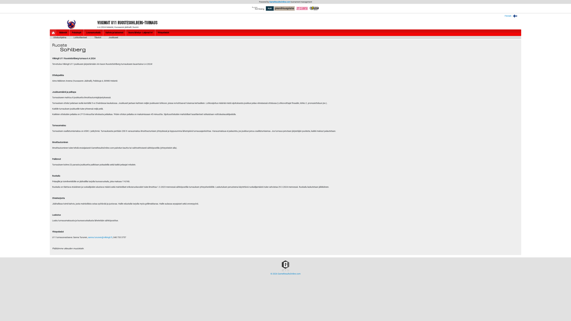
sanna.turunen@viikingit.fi (100, 237)
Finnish (508, 16)
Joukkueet (113, 37)
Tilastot (97, 37)
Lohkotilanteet (80, 37)
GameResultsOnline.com (279, 2)
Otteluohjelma (59, 37)
